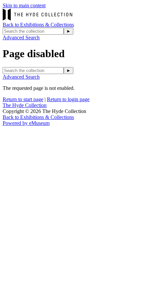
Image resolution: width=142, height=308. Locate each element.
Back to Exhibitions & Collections (38, 24)
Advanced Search (21, 37)
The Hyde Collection (25, 105)
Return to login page (68, 99)
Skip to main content (24, 5)
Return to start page (23, 99)
